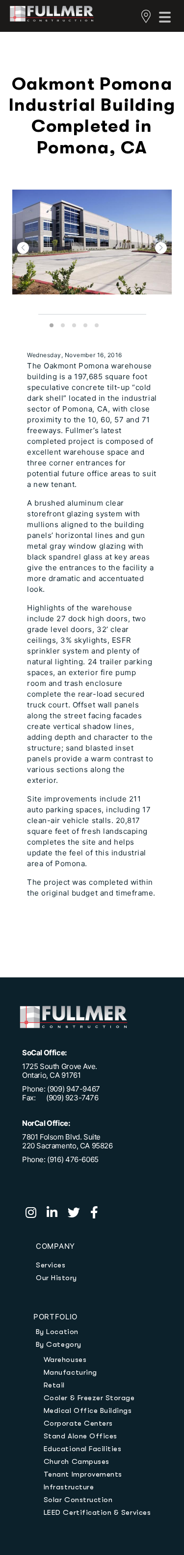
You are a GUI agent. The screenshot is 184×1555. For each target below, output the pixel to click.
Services (50, 1265)
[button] (23, 248)
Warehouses (65, 1359)
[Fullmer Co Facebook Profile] (98, 1214)
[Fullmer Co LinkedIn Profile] (57, 1214)
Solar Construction (78, 1499)
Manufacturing (70, 1372)
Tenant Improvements (83, 1474)
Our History (56, 1277)
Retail (54, 1385)
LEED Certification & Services (97, 1512)
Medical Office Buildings (88, 1410)
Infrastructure (69, 1486)
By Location (57, 1331)
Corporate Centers (78, 1423)
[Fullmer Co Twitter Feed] (79, 1214)
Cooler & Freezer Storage (89, 1397)
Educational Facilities (83, 1448)
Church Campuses (76, 1461)
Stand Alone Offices (80, 1436)
